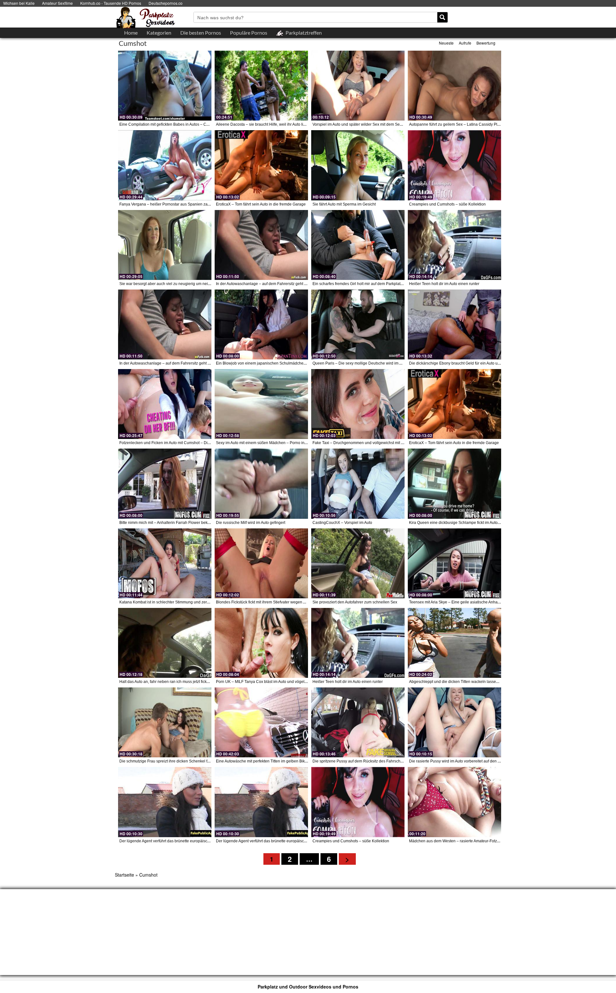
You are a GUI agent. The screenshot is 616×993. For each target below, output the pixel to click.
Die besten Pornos (200, 32)
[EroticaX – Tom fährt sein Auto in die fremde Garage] (261, 165)
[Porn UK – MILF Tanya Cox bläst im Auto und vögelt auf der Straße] (261, 643)
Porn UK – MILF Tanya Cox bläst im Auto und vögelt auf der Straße (273, 681)
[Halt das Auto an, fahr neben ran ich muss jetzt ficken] (164, 643)
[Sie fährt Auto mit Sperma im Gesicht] (358, 165)
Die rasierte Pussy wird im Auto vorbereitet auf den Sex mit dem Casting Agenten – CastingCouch (493, 761)
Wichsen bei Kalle (19, 3)
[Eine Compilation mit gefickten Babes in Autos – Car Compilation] (164, 86)
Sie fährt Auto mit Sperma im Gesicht (344, 204)
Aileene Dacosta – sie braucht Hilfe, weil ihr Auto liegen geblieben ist (276, 124)
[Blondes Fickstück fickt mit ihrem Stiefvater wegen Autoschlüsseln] (261, 563)
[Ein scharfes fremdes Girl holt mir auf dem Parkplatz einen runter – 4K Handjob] (358, 245)
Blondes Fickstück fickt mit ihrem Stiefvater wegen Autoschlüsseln (272, 602)
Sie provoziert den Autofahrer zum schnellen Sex (354, 602)
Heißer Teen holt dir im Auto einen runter (444, 284)
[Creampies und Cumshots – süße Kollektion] (454, 165)
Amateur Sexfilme (57, 3)
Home (131, 32)
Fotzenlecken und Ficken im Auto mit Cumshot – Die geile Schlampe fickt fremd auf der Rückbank (203, 443)
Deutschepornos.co (166, 3)
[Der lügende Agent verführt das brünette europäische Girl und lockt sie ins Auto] (164, 802)
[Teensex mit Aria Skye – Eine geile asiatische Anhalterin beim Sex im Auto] (454, 563)
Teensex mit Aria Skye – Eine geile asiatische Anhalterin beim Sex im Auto (473, 602)
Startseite (124, 874)
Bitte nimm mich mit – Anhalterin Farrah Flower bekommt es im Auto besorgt (184, 522)
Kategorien (159, 32)
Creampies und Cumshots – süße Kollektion (447, 204)
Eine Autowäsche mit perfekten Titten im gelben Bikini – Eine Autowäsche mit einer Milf (291, 761)
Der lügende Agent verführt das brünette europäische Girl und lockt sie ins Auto (187, 841)
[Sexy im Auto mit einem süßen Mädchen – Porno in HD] (261, 404)
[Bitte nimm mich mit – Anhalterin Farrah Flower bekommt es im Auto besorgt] (164, 483)
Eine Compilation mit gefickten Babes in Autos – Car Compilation (175, 124)
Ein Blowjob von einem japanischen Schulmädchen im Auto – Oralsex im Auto (283, 363)
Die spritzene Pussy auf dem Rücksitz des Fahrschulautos (362, 761)
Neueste (446, 43)
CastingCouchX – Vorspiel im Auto (342, 522)
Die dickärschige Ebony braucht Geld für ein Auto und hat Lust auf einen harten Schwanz (486, 363)
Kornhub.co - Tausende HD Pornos (110, 3)
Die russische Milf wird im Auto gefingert (250, 522)
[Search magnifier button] (442, 17)
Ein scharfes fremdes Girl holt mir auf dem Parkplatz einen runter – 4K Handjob (380, 284)
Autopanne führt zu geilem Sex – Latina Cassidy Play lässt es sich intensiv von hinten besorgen (492, 124)
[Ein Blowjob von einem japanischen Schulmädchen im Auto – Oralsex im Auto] (261, 324)
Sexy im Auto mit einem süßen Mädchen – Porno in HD (263, 443)
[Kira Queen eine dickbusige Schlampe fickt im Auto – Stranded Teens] (454, 483)
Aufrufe (465, 43)
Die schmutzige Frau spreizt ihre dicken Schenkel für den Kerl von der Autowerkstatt (192, 761)
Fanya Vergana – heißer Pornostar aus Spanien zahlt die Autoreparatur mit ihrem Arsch (194, 204)
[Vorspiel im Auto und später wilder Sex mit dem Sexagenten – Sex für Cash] (358, 86)
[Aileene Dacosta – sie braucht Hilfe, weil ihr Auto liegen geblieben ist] (261, 86)
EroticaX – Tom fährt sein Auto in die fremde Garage (261, 204)
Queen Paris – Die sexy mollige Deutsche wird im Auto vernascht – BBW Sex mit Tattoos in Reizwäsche (402, 363)
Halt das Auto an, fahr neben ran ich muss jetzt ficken (165, 681)
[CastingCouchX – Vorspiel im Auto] (358, 483)
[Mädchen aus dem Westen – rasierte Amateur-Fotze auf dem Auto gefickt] (454, 802)
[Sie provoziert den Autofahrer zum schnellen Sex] (358, 563)
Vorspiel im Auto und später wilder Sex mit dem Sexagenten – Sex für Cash (377, 124)
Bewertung (485, 43)
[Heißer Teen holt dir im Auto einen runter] (454, 245)
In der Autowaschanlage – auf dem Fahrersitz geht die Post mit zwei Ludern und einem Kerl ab (298, 284)
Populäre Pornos (248, 32)
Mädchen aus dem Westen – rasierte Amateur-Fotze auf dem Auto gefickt (472, 841)
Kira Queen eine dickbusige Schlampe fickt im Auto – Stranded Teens (469, 522)
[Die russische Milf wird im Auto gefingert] (261, 483)
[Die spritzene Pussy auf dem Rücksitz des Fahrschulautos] (358, 722)
